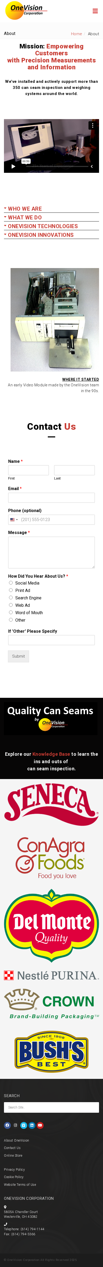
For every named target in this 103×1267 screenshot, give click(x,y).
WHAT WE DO (25, 217)
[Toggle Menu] (95, 11)
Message (19, 532)
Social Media (27, 583)
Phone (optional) (24, 510)
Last (57, 478)
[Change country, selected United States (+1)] (13, 520)
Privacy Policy (14, 1169)
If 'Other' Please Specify (32, 631)
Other (20, 620)
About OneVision (16, 1140)
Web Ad (22, 605)
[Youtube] (40, 1125)
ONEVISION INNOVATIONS (41, 235)
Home (76, 33)
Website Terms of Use (20, 1185)
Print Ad (22, 590)
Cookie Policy (14, 1177)
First (11, 478)
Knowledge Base (51, 754)
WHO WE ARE (25, 209)
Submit (18, 656)
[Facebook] (7, 1125)
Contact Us (12, 1148)
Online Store (13, 1155)
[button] (51, 209)
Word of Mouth (29, 612)
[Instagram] (15, 1125)
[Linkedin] (32, 1125)
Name (15, 461)
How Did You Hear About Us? (38, 576)
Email (15, 488)
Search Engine (28, 597)
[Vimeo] (23, 1125)
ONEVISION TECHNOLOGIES (43, 226)
